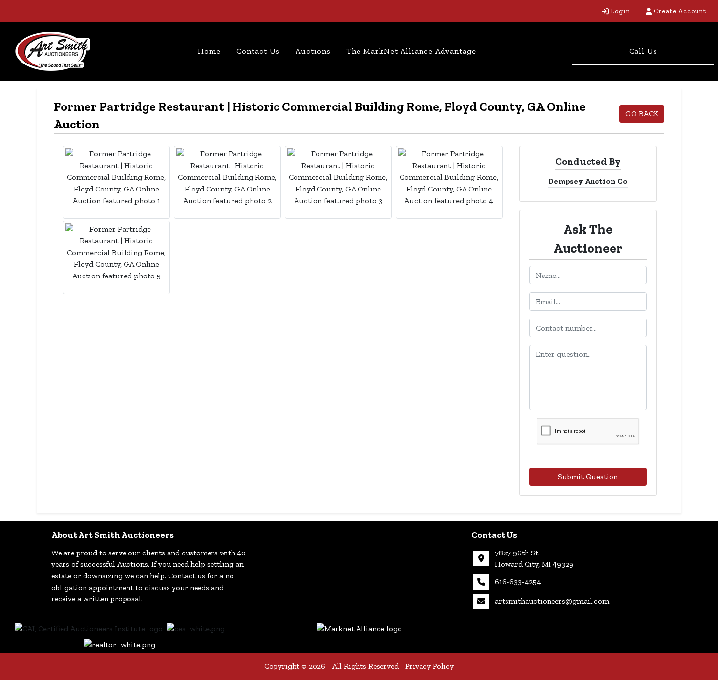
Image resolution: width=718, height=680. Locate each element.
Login (620, 11)
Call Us (643, 51)
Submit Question (588, 476)
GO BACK (641, 113)
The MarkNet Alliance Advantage (411, 51)
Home (209, 51)
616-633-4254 (518, 581)
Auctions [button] (313, 51)
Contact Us (258, 51)
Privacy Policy (429, 666)
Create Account (680, 11)
